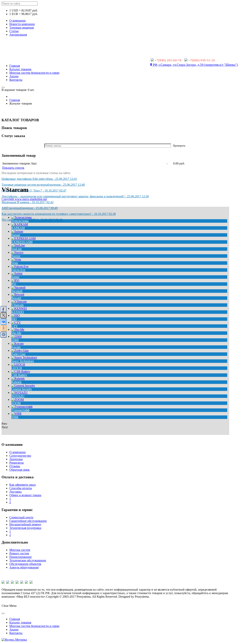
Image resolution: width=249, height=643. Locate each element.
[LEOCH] (18, 364)
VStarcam (17, 305)
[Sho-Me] (17, 329)
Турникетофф (20, 410)
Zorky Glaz (18, 354)
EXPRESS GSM (21, 242)
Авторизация (18, 34)
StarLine (16, 249)
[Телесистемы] (21, 217)
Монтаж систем (19, 550)
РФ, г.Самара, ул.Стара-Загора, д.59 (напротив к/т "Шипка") (195, 65)
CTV (14, 326)
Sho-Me (16, 333)
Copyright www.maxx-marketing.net (24, 199)
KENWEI (17, 312)
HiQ (14, 319)
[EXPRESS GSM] (23, 238)
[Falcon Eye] (19, 266)
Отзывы (14, 466)
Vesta (14, 263)
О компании (17, 20)
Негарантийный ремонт (25, 524)
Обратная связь (19, 469)
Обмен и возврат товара (25, 495)
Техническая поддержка (25, 528)
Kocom (15, 347)
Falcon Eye (18, 270)
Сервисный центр (21, 517)
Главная (14, 100)
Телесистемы (20, 221)
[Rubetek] (18, 378)
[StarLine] (18, 245)
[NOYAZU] (19, 392)
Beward (16, 298)
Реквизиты (16, 462)
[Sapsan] (17, 231)
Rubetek (16, 382)
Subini (15, 277)
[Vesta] (16, 259)
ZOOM (16, 403)
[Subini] (16, 273)
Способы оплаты (20, 488)
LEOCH (16, 368)
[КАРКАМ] (19, 224)
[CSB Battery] (20, 371)
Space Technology (22, 361)
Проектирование (20, 557)
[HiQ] (15, 315)
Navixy (15, 256)
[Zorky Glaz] (20, 350)
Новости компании (22, 24)
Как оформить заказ (22, 484)
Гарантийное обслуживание (28, 520)
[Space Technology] (24, 357)
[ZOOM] (17, 399)
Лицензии (16, 459)
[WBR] (16, 413)
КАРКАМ (18, 228)
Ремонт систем (19, 553)
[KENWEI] (19, 308)
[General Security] (23, 385)
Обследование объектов (25, 564)
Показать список (13, 167)
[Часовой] (18, 287)
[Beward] (17, 294)
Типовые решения (21, 27)
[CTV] (16, 322)
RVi (13, 284)
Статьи (14, 31)
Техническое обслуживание (27, 560)
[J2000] (16, 336)
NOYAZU (18, 396)
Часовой (16, 291)
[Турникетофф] (21, 406)
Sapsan (15, 235)
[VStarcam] (19, 301)
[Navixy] (17, 252)
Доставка (15, 491)
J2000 (15, 340)
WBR (14, 417)
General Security (21, 389)
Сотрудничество (20, 455)
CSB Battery (19, 375)
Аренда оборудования (24, 567)
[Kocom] (17, 343)
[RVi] (15, 280)
